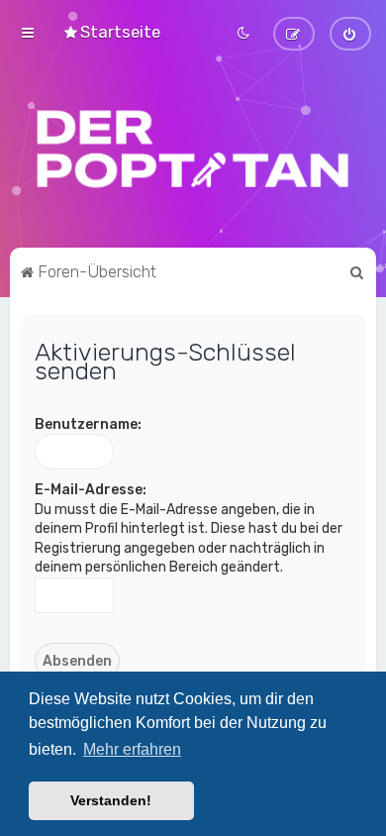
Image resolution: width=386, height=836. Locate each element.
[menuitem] (111, 32)
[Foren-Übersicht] (193, 148)
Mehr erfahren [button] (132, 749)
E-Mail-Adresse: (90, 489)
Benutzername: (88, 424)
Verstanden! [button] (110, 800)
